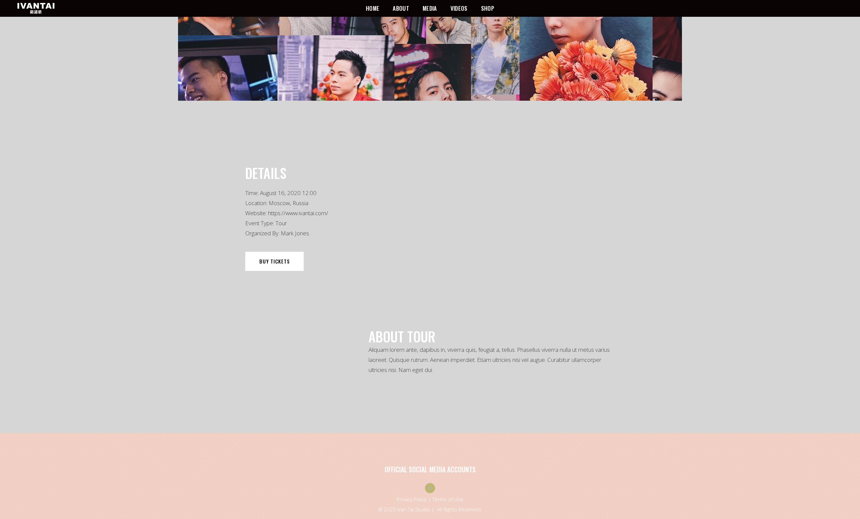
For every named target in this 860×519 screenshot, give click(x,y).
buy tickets (274, 261)
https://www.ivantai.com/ (298, 213)
